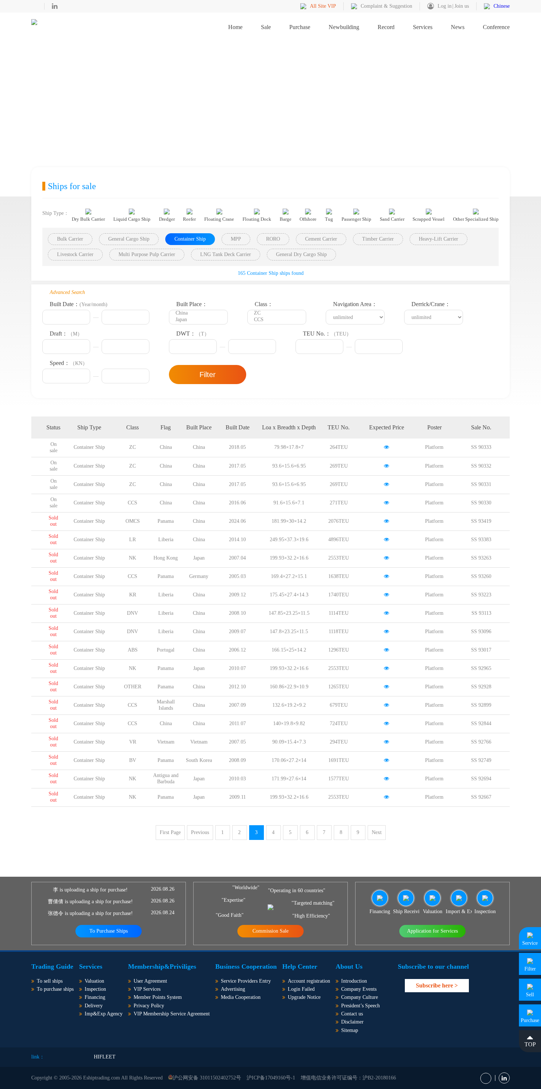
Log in (445, 6)
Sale (266, 27)
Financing (95, 997)
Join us (462, 6)
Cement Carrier (321, 239)
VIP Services (147, 989)
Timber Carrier (378, 239)
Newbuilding (344, 27)
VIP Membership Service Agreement (172, 1014)
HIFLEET (105, 1057)
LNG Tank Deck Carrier (225, 254)
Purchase (299, 27)
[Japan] (198, 320)
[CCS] (276, 320)
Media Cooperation (241, 997)
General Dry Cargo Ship (301, 254)
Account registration (309, 981)
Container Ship (190, 239)
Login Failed (301, 989)
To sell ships (50, 981)
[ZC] (276, 313)
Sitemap (349, 1030)
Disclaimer (352, 1022)
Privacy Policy (149, 1005)
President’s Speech (360, 1005)
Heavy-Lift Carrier (438, 239)
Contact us (352, 1014)
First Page (170, 832)
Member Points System (158, 997)
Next (377, 832)
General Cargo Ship (128, 239)
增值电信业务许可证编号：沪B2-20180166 (348, 1078)
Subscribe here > (437, 985)
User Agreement (150, 981)
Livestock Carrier (75, 254)
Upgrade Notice (304, 997)
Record (386, 27)
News (457, 27)
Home (235, 27)
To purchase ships (55, 989)
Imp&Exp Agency (104, 1014)
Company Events (358, 989)
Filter (207, 374)
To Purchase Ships (108, 931)
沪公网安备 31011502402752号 (207, 1078)
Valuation (94, 981)
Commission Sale (270, 931)
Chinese (502, 6)
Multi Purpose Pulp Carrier (147, 254)
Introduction (354, 981)
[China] (198, 313)
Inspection (95, 989)
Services (422, 27)
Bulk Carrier (70, 239)
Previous (200, 832)
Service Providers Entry (246, 981)
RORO (273, 239)
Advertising (233, 989)
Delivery (94, 1005)
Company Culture (359, 997)
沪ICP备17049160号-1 (271, 1078)
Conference (496, 27)
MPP (236, 239)
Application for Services (432, 931)
